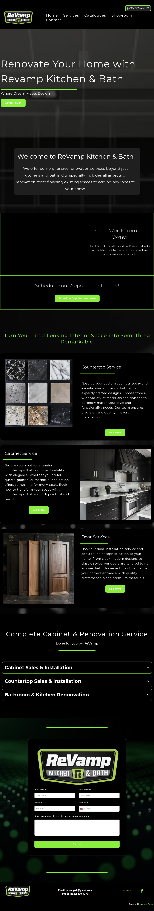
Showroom (121, 15)
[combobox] (82, 809)
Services (71, 15)
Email (38, 802)
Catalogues (95, 15)
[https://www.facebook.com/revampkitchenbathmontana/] (143, 890)
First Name (40, 789)
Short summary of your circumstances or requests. (61, 816)
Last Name (85, 789)
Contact (53, 20)
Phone (83, 802)
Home (52, 15)
